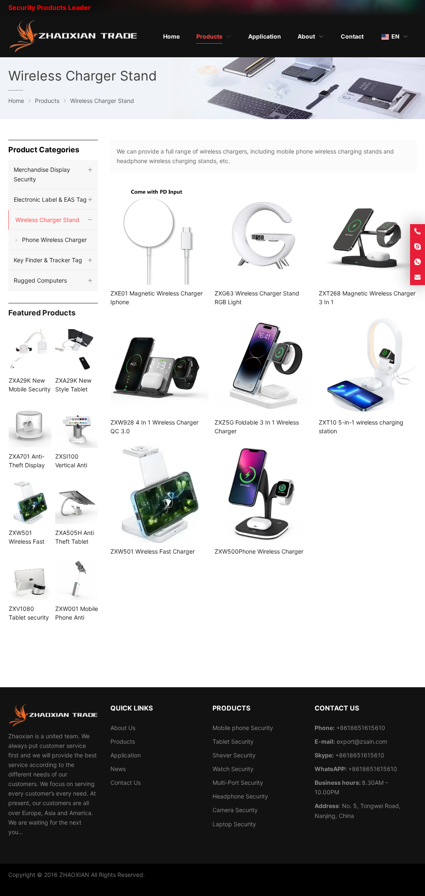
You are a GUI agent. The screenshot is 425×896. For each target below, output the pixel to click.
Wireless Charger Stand (47, 219)
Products (122, 741)
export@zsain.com (362, 741)
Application (125, 755)
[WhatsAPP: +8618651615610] (417, 262)
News (118, 768)
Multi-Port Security (237, 782)
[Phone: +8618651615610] (417, 231)
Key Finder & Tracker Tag (48, 260)
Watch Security (233, 768)
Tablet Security (233, 741)
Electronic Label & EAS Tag (50, 199)
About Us (122, 727)
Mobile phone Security (242, 727)
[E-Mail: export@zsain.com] (417, 277)
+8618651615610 (359, 755)
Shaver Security (234, 755)
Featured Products (42, 312)
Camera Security (235, 809)
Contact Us (125, 782)
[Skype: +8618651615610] (417, 246)
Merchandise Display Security (42, 174)
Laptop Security (234, 824)
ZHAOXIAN (74, 874)
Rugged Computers (40, 280)
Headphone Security (240, 796)
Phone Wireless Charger (54, 239)
